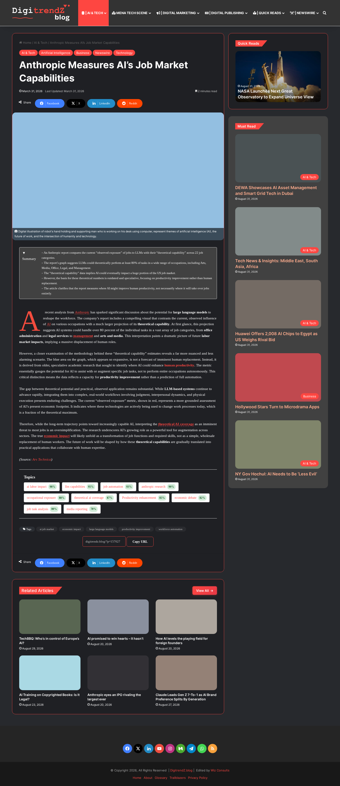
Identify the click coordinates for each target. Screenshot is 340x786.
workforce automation (170, 529)
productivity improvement (136, 529)
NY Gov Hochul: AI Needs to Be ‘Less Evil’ (276, 473)
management (83, 336)
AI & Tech (40, 42)
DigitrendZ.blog (180, 770)
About (148, 778)
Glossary (161, 778)
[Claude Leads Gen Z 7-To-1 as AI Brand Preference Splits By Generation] (186, 672)
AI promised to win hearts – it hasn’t (115, 638)
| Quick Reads (268, 13)
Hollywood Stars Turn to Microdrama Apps (277, 406)
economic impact (57, 436)
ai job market (47, 529)
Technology (124, 53)
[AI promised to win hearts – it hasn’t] (118, 616)
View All (204, 591)
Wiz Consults (220, 770)
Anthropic (82, 312)
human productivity (179, 365)
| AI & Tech (94, 13)
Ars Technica (41, 459)
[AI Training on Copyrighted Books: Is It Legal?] (49, 672)
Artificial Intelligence (55, 53)
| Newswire (304, 13)
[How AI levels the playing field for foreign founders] (186, 616)
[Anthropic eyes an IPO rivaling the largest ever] (118, 672)
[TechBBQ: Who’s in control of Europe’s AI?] (49, 616)
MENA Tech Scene (132, 13)
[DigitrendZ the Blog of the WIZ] (41, 13)
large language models (101, 529)
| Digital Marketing (178, 13)
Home (26, 42)
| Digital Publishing (226, 13)
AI (49, 324)
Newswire (102, 53)
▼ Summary (29, 256)
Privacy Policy (197, 778)
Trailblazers (178, 778)
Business (82, 53)
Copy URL (140, 541)
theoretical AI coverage (176, 424)
